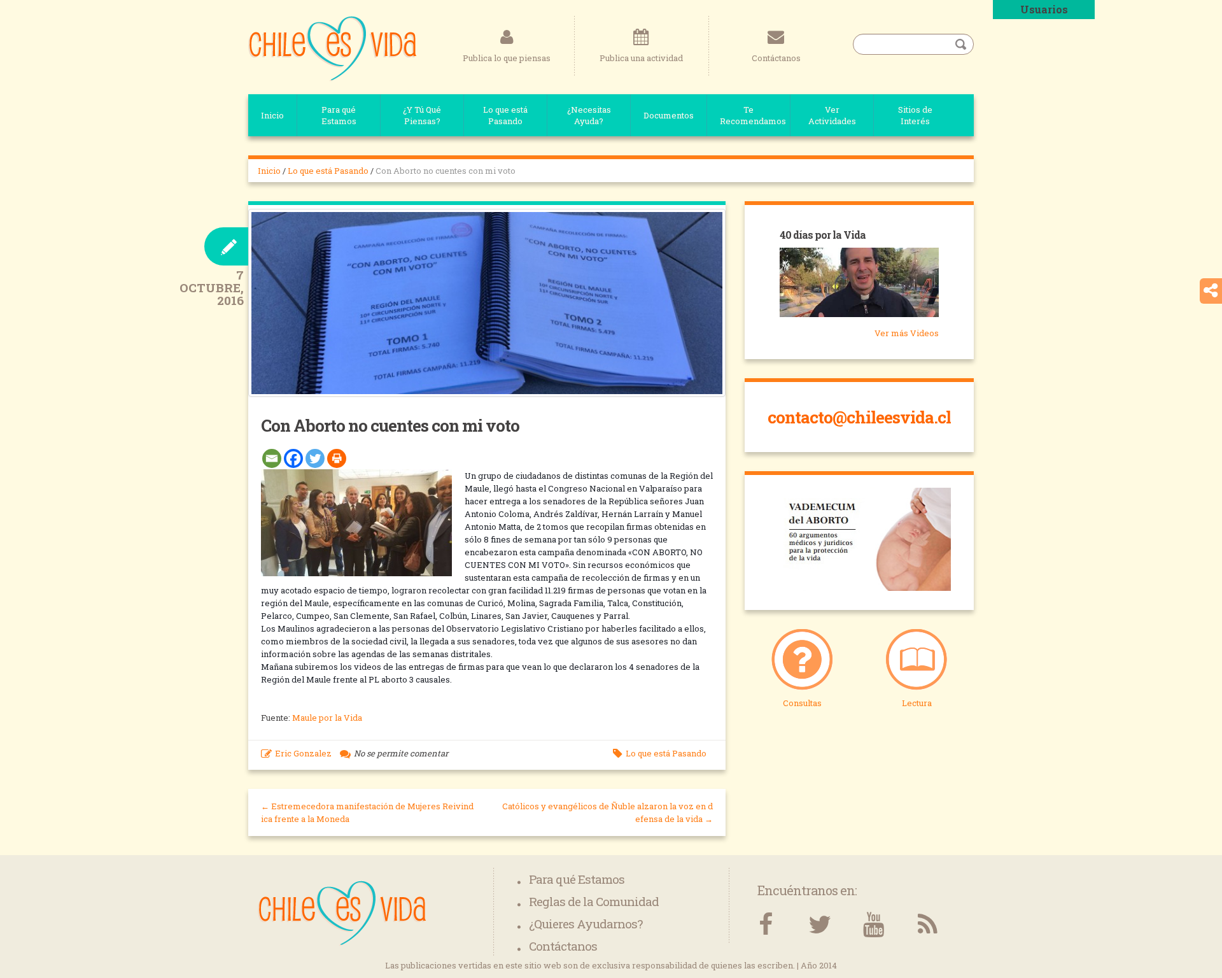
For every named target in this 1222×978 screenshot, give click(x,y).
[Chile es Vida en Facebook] (765, 924)
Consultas (802, 703)
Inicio (272, 115)
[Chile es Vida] (332, 47)
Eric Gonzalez (303, 753)
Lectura (917, 703)
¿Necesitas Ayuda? (589, 115)
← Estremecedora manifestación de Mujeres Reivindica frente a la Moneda (367, 812)
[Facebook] (293, 458)
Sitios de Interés (915, 115)
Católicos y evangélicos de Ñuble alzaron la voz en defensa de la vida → (607, 812)
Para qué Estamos (338, 115)
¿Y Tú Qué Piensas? (422, 115)
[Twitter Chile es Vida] (819, 924)
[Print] (336, 458)
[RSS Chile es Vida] (928, 924)
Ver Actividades (832, 115)
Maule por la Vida (328, 717)
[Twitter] (315, 458)
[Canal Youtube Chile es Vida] (873, 924)
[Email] (271, 458)
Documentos (668, 115)
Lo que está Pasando (505, 115)
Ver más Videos (906, 333)
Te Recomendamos (753, 115)
